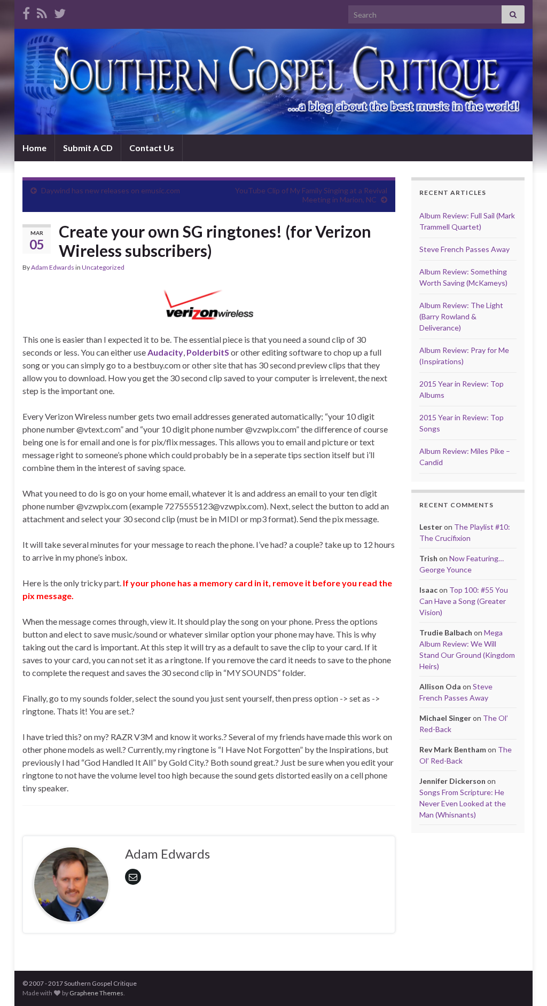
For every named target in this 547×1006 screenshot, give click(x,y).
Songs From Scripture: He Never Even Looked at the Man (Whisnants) (462, 803)
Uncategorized (103, 267)
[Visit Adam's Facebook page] (26, 11)
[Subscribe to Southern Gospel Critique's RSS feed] (42, 11)
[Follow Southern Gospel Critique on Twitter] (60, 11)
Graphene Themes (96, 993)
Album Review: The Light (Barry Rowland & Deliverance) (461, 316)
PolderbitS (207, 352)
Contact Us (151, 148)
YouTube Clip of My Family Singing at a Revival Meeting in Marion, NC (311, 195)
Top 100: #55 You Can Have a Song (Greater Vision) (463, 601)
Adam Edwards (52, 267)
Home (34, 148)
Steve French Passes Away (464, 249)
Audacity (165, 352)
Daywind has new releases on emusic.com (110, 190)
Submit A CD (88, 148)
